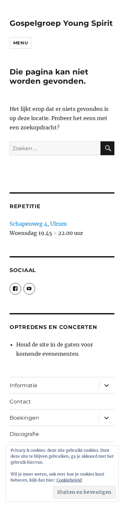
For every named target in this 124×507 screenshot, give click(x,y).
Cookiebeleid (69, 480)
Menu (20, 42)
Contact (20, 401)
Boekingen (24, 418)
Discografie (24, 434)
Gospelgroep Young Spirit (61, 23)
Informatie (23, 385)
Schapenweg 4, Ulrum (38, 223)
